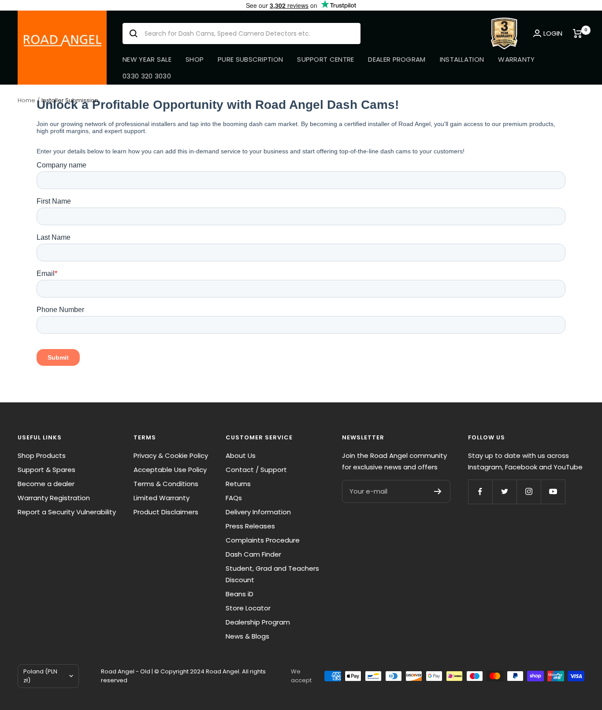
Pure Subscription (250, 59)
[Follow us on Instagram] (529, 492)
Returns (238, 483)
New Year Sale (147, 59)
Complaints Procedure (263, 540)
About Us (241, 455)
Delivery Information (258, 512)
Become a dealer (46, 483)
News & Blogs (247, 636)
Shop (195, 59)
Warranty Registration (54, 497)
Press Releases (250, 526)
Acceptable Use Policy (170, 469)
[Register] (438, 491)
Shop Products (42, 455)
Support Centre (325, 59)
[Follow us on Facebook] (480, 492)
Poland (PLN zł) (40, 675)
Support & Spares (46, 469)
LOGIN (552, 33)
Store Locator (248, 608)
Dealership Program (258, 622)
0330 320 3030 (147, 76)
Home (26, 100)
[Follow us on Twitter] (504, 492)
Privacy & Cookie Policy (171, 455)
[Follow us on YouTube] (553, 492)
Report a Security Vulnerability (67, 512)
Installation (462, 59)
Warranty (516, 59)
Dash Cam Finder (253, 554)
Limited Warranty (162, 497)
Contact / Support (256, 469)
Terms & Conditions (166, 483)
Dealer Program (396, 59)
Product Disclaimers (166, 512)
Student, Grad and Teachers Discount (272, 574)
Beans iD (239, 593)
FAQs (234, 497)
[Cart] (578, 33)
